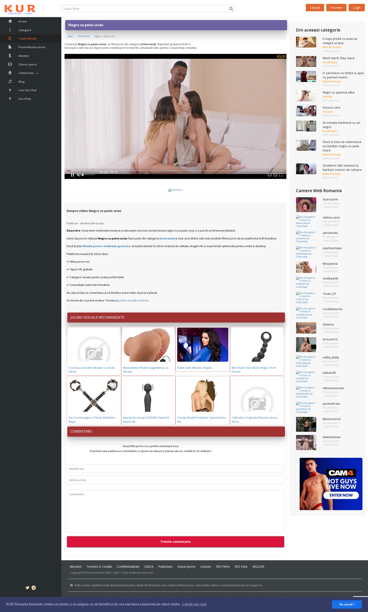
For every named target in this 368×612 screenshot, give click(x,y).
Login (357, 8)
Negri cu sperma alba (339, 92)
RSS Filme (223, 566)
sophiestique (332, 248)
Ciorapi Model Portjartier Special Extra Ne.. (201, 419)
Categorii (25, 30)
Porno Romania (95, 573)
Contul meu (26, 73)
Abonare (76, 566)
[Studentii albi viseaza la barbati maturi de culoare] (306, 168)
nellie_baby (331, 357)
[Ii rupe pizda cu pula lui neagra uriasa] (306, 41)
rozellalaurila (332, 309)
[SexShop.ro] (175, 189)
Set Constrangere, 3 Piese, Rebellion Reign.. (91, 419)
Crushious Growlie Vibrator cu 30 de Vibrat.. (91, 370)
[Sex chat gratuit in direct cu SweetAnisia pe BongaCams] (306, 442)
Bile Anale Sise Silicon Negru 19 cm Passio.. (254, 370)
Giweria (328, 324)
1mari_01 (329, 294)
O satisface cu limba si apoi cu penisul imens (343, 75)
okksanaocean (333, 388)
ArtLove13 (330, 339)
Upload (315, 8)
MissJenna (330, 264)
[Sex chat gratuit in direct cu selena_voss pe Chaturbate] (306, 221)
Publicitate (165, 566)
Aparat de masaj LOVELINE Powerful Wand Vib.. (146, 419)
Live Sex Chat (27, 90)
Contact (205, 566)
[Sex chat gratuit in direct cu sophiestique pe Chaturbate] (306, 252)
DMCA (148, 566)
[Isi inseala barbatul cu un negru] (306, 125)
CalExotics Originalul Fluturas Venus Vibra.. (255, 419)
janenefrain (331, 404)
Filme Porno (83, 36)
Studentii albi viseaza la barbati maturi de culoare (342, 167)
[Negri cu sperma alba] (306, 95)
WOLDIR (258, 566)
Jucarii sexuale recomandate (97, 317)
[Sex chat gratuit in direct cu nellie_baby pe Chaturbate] (306, 361)
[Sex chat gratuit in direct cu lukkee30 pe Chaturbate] (306, 376)
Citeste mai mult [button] (194, 604)
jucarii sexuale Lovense (133, 300)
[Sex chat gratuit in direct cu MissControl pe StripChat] (306, 424)
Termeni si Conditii (99, 566)
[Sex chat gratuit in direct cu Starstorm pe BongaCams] (306, 204)
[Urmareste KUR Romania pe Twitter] (28, 588)
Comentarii (81, 431)
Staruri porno (28, 64)
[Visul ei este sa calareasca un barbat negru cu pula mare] (306, 145)
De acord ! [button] (346, 604)
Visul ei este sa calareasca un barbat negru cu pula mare (342, 146)
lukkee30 (329, 373)
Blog (22, 82)
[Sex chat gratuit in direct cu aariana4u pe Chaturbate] (306, 236)
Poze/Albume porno (32, 47)
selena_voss (331, 217)
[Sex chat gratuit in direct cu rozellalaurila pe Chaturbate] (306, 312)
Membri (24, 56)
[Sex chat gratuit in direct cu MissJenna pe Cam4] (306, 266)
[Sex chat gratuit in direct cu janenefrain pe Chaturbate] (306, 407)
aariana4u (330, 233)
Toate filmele (28, 38)
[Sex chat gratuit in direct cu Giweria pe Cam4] (306, 327)
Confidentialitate (128, 566)
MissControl (332, 419)
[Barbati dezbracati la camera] (331, 483)
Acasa (23, 21)
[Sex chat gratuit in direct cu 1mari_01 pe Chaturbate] (306, 297)
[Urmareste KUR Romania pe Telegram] (34, 588)
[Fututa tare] (306, 110)
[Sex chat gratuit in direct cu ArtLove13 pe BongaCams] (306, 344)
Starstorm (330, 199)
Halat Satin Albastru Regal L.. (195, 368)
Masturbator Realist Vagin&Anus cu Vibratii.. (145, 370)
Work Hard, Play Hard (338, 58)
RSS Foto (241, 566)
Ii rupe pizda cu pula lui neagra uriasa (340, 41)
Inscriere (336, 8)
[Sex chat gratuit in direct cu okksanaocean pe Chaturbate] (306, 391)
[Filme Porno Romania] (18, 8)
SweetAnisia (332, 437)
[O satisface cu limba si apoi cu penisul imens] (306, 76)
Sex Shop (25, 99)
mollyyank (330, 278)
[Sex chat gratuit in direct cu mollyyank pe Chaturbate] (306, 282)
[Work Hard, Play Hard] (306, 61)
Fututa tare (331, 107)
